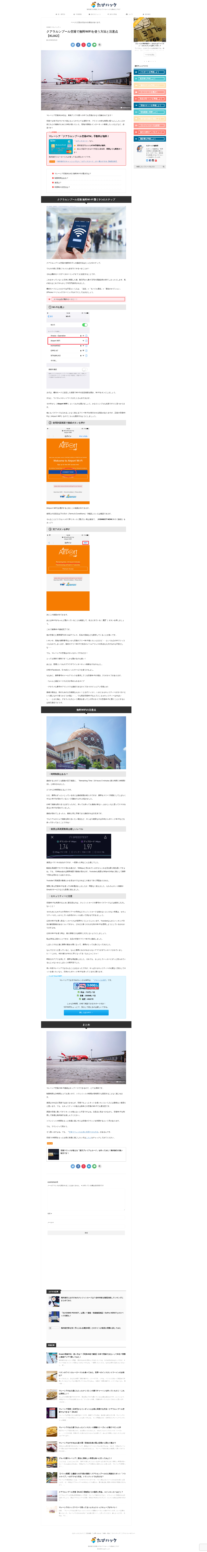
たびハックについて (78, 1533)
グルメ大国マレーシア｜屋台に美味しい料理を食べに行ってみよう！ (85, 1458)
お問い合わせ (97, 1533)
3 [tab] (149, 61)
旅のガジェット (96, 14)
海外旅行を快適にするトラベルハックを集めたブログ (103, 1546)
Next (164, 40)
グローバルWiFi (100, 980)
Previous (136, 40)
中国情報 (79, 14)
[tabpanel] (150, 38)
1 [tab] (144, 61)
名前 (50, 1213)
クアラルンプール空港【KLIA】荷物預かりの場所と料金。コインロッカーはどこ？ (91, 1492)
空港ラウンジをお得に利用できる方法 (83, 1132)
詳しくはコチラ (85, 1012)
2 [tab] (147, 61)
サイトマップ (116, 1533)
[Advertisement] (86, 1262)
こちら (88, 1137)
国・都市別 (61, 14)
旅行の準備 (113, 14)
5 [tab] (153, 61)
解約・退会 (106, 1533)
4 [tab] (151, 61)
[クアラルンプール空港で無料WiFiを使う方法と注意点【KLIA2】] (89, 45)
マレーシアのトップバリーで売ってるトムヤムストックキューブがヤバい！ (88, 1507)
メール (50, 1222)
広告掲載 (88, 1533)
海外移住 (147, 14)
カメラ (130, 14)
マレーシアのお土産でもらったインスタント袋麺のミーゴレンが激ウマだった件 (90, 1427)
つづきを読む (150, 55)
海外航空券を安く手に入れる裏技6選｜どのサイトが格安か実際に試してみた (91, 1328)
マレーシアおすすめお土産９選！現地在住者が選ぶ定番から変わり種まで (87, 1443)
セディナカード (82, 141)
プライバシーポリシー (128, 1533)
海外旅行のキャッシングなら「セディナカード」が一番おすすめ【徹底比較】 (87, 161)
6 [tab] (155, 61)
